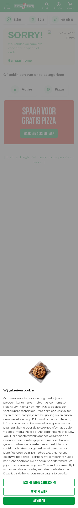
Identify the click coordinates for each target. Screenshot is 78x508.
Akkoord (39, 500)
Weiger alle (39, 491)
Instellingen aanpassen (39, 482)
